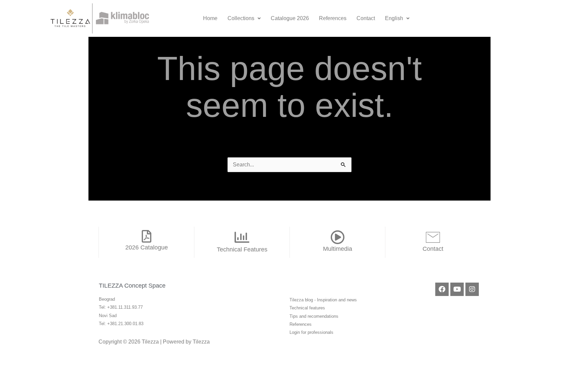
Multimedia (337, 248)
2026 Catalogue (146, 247)
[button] (244, 18)
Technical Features (242, 249)
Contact (366, 18)
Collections (241, 18)
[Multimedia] (337, 237)
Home (210, 18)
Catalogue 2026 (290, 18)
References (332, 18)
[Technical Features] (242, 237)
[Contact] (433, 237)
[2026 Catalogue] (146, 236)
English (394, 18)
